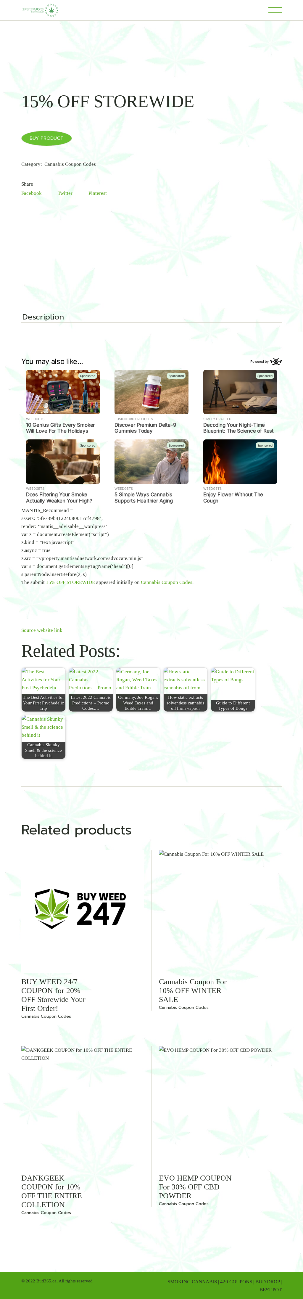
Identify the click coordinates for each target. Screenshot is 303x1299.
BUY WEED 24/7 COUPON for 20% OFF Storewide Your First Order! (53, 995)
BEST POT (271, 1289)
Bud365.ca (46, 1281)
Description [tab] (43, 318)
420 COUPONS (236, 1281)
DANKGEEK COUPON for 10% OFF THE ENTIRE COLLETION (51, 1191)
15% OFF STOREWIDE (70, 582)
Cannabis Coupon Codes (70, 164)
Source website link (41, 630)
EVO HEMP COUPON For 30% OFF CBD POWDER (195, 1187)
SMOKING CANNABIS (192, 1281)
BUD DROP (267, 1281)
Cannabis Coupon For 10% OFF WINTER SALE (193, 990)
